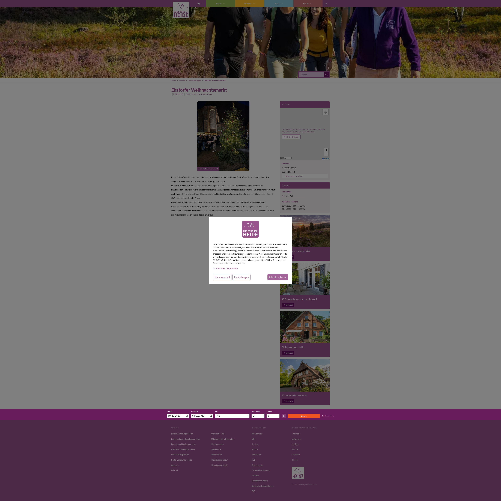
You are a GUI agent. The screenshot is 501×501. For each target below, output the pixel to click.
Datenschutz (219, 268)
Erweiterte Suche (328, 416)
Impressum (232, 268)
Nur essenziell (222, 277)
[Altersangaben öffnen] (284, 416)
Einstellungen (241, 277)
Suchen (304, 416)
